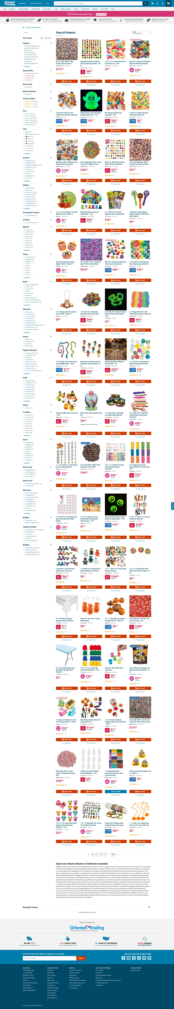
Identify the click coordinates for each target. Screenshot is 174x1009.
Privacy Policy (100, 970)
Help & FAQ (50, 973)
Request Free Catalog (29, 978)
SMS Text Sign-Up (28, 988)
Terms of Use (99, 973)
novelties (131, 873)
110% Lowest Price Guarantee (77, 980)
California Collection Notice (103, 975)
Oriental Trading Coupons (30, 983)
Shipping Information (53, 983)
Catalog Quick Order (28, 970)
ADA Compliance (52, 995)
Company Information (75, 970)
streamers (69, 867)
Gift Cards (25, 980)
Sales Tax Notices (52, 990)
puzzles (109, 877)
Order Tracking (51, 975)
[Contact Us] (157, 3)
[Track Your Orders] (152, 3)
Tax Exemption (51, 993)
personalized (89, 882)
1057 (112, 854)
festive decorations (98, 867)
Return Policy (51, 980)
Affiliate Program (74, 978)
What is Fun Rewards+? (29, 990)
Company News (73, 988)
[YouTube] (144, 958)
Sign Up (81, 958)
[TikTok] (139, 958)
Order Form (50, 978)
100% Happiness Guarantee (76, 983)
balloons (113, 869)
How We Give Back (74, 973)
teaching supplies (126, 884)
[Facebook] (123, 958)
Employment (72, 975)
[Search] (145, 3)
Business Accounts (28, 975)
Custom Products (135, 970)
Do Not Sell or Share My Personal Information (108, 980)
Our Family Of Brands (75, 985)
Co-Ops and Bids (27, 973)
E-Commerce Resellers (102, 983)
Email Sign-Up (27, 985)
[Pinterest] (134, 958)
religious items (138, 884)
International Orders (53, 988)
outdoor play (93, 877)
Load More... (27, 66)
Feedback (172, 506)
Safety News (99, 978)
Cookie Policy (99, 985)
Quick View (67, 85)
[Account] (162, 3)
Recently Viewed (30, 907)
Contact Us (50, 970)
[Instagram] (149, 958)
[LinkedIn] (128, 958)
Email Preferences (52, 998)
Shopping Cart (51, 985)
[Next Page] (118, 854)
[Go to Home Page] (23, 27)
